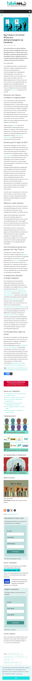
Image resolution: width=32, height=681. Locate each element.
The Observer (14, 90)
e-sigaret (16, 369)
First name (10, 608)
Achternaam (11, 544)
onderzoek (16, 260)
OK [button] (16, 678)
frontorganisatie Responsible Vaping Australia (15, 307)
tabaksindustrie (24, 369)
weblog (25, 254)
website (14, 125)
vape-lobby (10, 368)
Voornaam (10, 537)
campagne (10, 369)
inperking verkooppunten (12, 662)
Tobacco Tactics (7, 155)
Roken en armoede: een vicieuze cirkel (15, 397)
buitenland (8, 659)
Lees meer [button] (19, 673)
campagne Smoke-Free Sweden (12, 314)
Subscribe (15, 623)
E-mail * (9, 531)
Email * (9, 602)
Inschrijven (15, 552)
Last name (10, 615)
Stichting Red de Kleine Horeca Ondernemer (15, 365)
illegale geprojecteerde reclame (14, 299)
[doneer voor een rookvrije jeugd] (16, 387)
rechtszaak (22, 656)
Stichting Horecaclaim (17, 363)
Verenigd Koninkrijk (18, 368)
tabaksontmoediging (15, 654)
